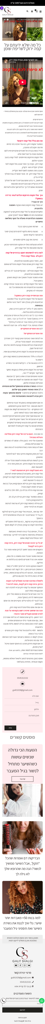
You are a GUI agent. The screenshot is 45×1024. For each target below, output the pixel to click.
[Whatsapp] (41, 1001)
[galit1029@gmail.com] (22, 683)
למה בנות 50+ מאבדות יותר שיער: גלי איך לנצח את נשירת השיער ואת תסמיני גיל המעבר (22, 923)
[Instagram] (24, 965)
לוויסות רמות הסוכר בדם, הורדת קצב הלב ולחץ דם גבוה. (25, 129)
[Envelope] (16, 965)
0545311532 (22, 677)
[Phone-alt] (3, 1001)
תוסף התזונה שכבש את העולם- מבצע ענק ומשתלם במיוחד (23, 111)
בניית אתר (28, 1021)
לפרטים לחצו (38, 114)
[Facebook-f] (20, 965)
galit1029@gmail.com (22, 690)
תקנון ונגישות (22, 1017)
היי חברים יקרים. (38, 119)
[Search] (27, 11)
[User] (32, 11)
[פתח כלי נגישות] (1, 8)
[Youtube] (29, 965)
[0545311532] (22, 671)
